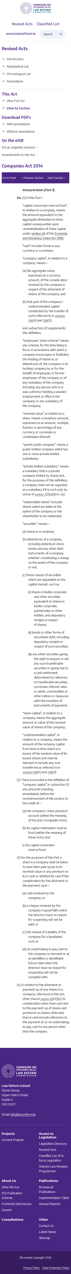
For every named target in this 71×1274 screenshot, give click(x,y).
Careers (7, 1210)
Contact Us (46, 1226)
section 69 (46, 999)
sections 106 (30, 772)
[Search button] (61, 34)
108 (45, 320)
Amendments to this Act (20, 155)
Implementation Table (54, 1197)
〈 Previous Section (31, 178)
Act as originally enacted (20, 147)
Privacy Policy (31, 1268)
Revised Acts (47, 1150)
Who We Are (10, 1187)
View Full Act (15, 101)
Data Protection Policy (55, 1268)
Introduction (15, 59)
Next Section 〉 (57, 178)
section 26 (38, 233)
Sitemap (44, 1238)
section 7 (40, 494)
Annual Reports (49, 1204)
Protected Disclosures (17, 1204)
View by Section (18, 108)
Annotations (14, 81)
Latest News (47, 1232)
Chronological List (18, 74)
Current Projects (13, 1140)
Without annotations (20, 131)
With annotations (18, 124)
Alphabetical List (17, 66)
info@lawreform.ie (23, 1114)
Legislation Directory (53, 1143)
